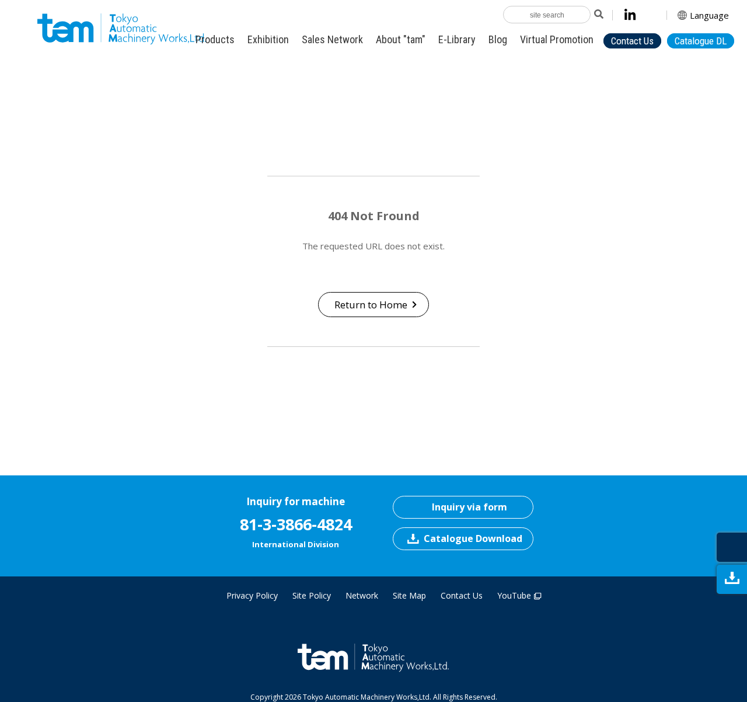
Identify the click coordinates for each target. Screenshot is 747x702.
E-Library (457, 39)
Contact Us (462, 595)
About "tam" (400, 39)
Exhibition (268, 39)
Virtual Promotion (557, 39)
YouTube (514, 595)
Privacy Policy (252, 595)
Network (361, 595)
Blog (497, 39)
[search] (598, 14)
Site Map (409, 595)
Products (215, 39)
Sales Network (332, 39)
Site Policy (311, 595)
